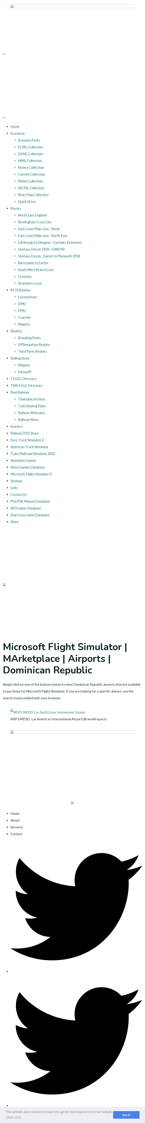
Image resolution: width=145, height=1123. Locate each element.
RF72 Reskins (20, 290)
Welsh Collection (30, 181)
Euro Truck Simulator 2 (27, 440)
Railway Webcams (31, 412)
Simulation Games (23, 460)
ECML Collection (30, 147)
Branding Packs (29, 338)
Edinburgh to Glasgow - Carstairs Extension (50, 242)
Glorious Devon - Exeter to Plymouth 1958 (49, 256)
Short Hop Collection (33, 194)
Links (14, 487)
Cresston (25, 276)
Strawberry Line (30, 283)
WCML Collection (31, 188)
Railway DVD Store (24, 433)
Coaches (24, 317)
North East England (32, 215)
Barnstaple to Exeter (33, 263)
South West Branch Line (36, 269)
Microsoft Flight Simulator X (31, 474)
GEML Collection (30, 154)
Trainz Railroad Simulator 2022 (32, 453)
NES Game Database (25, 508)
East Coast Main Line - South (39, 229)
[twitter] (76, 971)
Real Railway (19, 392)
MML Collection (30, 160)
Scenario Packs (29, 140)
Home (14, 126)
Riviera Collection (31, 167)
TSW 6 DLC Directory (26, 385)
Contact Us (18, 494)
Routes (15, 208)
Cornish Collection (31, 174)
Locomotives (27, 297)
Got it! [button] (126, 1114)
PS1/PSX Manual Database (30, 501)
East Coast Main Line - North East (42, 235)
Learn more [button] (13, 1117)
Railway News (28, 419)
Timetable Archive (31, 399)
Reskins (16, 331)
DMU (22, 303)
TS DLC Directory (23, 378)
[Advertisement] (72, 84)
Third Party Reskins (32, 351)
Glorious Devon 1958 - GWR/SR (41, 249)
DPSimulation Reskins (34, 344)
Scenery (16, 426)
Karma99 (24, 372)
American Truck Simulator (29, 447)
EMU (21, 310)
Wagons (24, 324)
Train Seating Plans (32, 406)
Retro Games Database (27, 467)
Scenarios (17, 133)
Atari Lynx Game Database (29, 515)
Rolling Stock (19, 358)
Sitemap (16, 481)
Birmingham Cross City (34, 222)
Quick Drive (26, 201)
